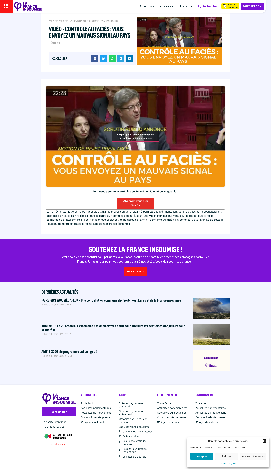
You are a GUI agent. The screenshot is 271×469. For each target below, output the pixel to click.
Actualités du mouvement (96, 412)
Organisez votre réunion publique (133, 420)
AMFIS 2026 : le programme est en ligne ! (69, 351)
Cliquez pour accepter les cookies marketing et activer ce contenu (135, 136)
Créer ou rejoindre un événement (131, 412)
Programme (185, 6)
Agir (152, 6)
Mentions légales (228, 463)
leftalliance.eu (59, 444)
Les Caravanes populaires (134, 426)
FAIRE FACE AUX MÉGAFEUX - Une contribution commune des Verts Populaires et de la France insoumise (111, 300)
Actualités (53, 21)
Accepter (201, 456)
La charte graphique (54, 421)
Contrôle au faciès (91, 21)
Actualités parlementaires (70, 21)
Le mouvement (167, 6)
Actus (142, 6)
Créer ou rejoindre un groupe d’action (131, 405)
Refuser (226, 456)
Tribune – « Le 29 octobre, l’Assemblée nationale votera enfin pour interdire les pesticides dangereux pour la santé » (113, 327)
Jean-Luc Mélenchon (109, 21)
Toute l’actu (87, 403)
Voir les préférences (253, 456)
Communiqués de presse (95, 417)
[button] (264, 441)
